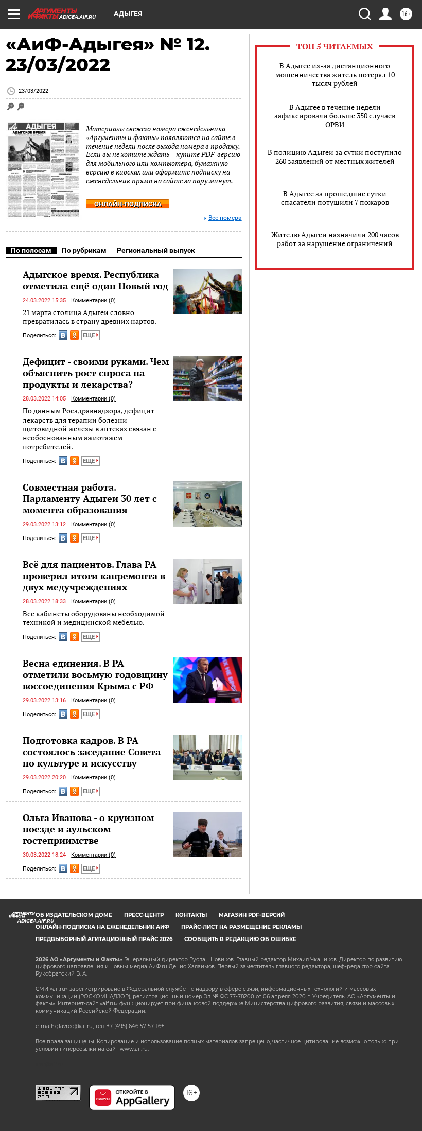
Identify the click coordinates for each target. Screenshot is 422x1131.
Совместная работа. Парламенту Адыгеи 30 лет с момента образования (90, 498)
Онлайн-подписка (128, 204)
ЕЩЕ (89, 335)
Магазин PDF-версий (252, 915)
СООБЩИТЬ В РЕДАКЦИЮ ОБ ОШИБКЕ (240, 939)
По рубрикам (84, 250)
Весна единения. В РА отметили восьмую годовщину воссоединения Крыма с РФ (95, 674)
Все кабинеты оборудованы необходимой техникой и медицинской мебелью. (94, 618)
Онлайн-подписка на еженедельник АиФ (102, 927)
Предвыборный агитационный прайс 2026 (104, 939)
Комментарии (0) (93, 300)
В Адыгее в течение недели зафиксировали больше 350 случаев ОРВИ (334, 115)
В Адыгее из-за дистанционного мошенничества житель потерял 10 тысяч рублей (335, 74)
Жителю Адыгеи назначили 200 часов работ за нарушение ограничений (335, 239)
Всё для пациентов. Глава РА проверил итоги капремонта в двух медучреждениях (94, 575)
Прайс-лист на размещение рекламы (241, 927)
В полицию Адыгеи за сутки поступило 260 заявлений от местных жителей (335, 156)
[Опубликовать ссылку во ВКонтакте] (63, 335)
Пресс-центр (144, 915)
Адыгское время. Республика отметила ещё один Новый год (95, 280)
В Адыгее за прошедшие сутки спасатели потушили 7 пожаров (335, 197)
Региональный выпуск (156, 250)
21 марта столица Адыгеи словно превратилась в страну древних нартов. (89, 317)
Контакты (191, 915)
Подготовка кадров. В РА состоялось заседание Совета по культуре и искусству (92, 751)
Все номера (225, 218)
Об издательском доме (74, 915)
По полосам (31, 250)
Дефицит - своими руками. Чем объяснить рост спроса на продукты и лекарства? (96, 372)
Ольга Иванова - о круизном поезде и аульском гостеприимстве (88, 828)
